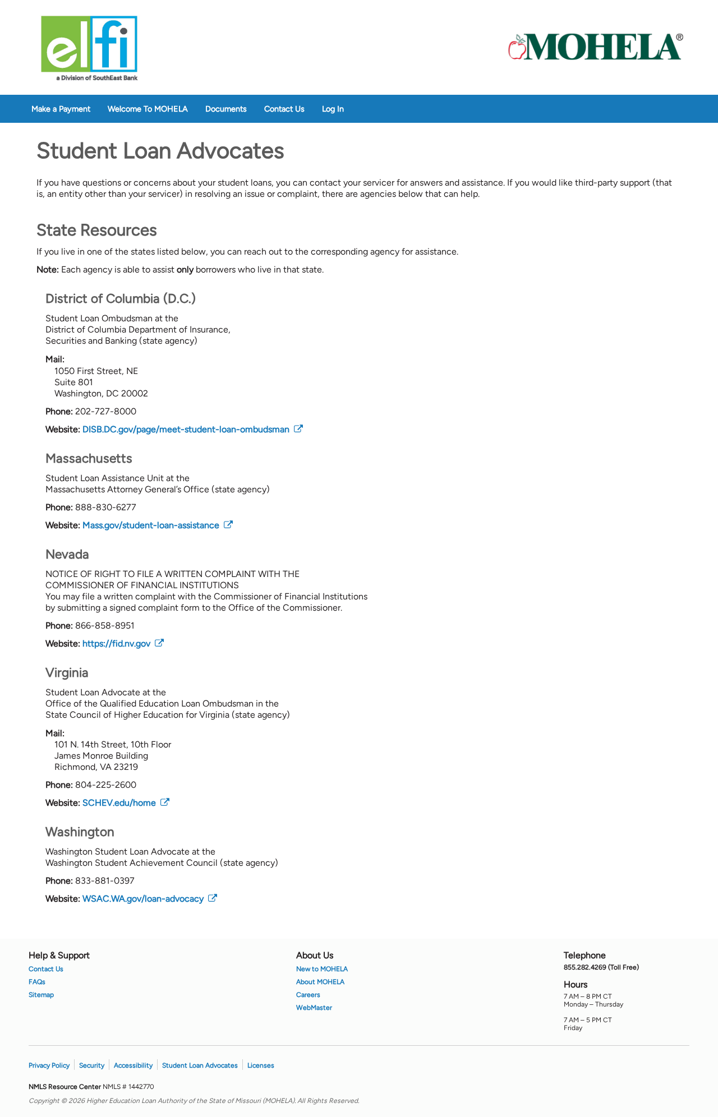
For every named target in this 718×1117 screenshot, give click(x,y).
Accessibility (133, 1065)
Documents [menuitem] (226, 109)
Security (91, 1065)
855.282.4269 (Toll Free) (601, 967)
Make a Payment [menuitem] (60, 109)
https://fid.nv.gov (123, 643)
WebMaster (314, 1008)
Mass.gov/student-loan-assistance (157, 525)
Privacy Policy (49, 1065)
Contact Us (46, 969)
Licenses (260, 1065)
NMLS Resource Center (66, 1087)
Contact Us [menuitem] (284, 109)
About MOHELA (320, 982)
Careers (308, 995)
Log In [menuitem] (333, 109)
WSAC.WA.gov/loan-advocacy (149, 898)
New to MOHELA (322, 969)
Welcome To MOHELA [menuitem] (148, 109)
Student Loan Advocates (200, 1065)
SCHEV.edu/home (125, 802)
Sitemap (41, 995)
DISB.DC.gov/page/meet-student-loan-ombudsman (192, 429)
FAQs (37, 982)
